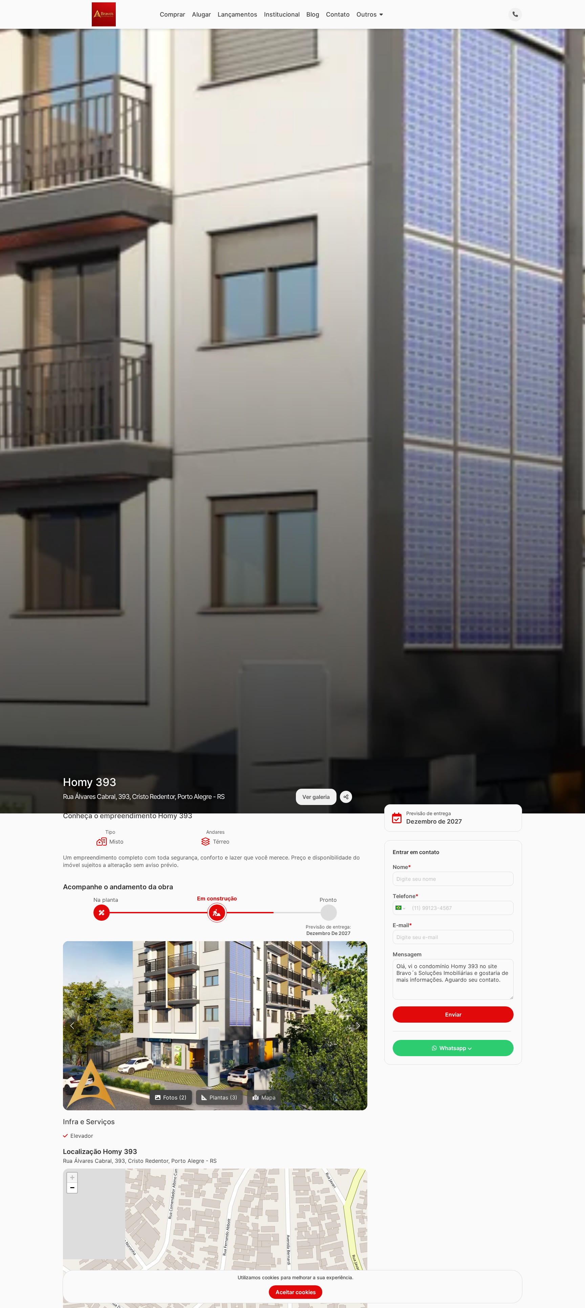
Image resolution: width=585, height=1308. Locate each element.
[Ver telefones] (515, 14)
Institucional (282, 14)
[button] (215, 1027)
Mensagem (407, 954)
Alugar (201, 14)
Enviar (453, 1014)
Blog (312, 14)
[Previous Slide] (72, 1025)
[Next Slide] (358, 1025)
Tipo (110, 832)
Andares (215, 832)
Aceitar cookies (296, 1292)
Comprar (172, 14)
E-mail (402, 925)
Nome (402, 867)
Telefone (405, 896)
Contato (338, 14)
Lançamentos (237, 14)
